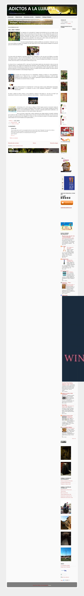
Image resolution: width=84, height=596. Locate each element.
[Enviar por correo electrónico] (14, 120)
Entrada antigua (54, 143)
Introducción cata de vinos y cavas (67, 497)
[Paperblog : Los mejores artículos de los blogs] (64, 571)
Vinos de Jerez (63, 491)
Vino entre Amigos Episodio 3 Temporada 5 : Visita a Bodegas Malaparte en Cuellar (67, 383)
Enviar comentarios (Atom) (18, 145)
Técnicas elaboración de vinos (66, 494)
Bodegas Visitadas (47, 17)
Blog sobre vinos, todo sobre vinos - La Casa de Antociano (68, 236)
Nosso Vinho (64, 404)
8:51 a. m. (13, 135)
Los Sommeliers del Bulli (65, 565)
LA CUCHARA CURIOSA (67, 427)
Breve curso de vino (64, 492)
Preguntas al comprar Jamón (66, 483)
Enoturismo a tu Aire (28, 17)
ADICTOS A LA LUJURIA (32, 8)
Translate (69, 23)
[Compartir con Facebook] (17, 120)
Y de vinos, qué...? (65, 270)
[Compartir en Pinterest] (19, 120)
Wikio (62, 580)
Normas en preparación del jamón (67, 480)
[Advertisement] (18, 163)
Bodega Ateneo (65, 295)
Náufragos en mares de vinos (67, 415)
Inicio (34, 143)
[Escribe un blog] (15, 120)
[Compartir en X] (16, 120)
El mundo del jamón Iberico (66, 482)
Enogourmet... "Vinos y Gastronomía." (66, 283)
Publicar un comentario (14, 137)
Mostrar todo (74, 438)
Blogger (49, 585)
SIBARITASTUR (65, 259)
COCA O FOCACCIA (70, 428)
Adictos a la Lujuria (15, 123)
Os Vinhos (64, 246)
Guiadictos (38, 17)
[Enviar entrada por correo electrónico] (19, 122)
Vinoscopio (10, 17)
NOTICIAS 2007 (14, 122)
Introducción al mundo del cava (66, 495)
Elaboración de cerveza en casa (66, 489)
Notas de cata (18, 17)
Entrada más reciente (13, 143)
